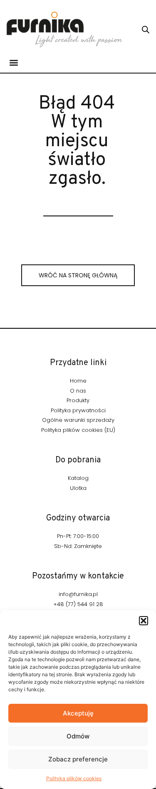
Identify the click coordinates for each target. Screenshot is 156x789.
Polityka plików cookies (74, 778)
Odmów (78, 736)
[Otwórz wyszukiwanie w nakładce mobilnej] (145, 29)
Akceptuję (78, 713)
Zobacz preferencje (78, 759)
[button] (143, 620)
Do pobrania (78, 460)
